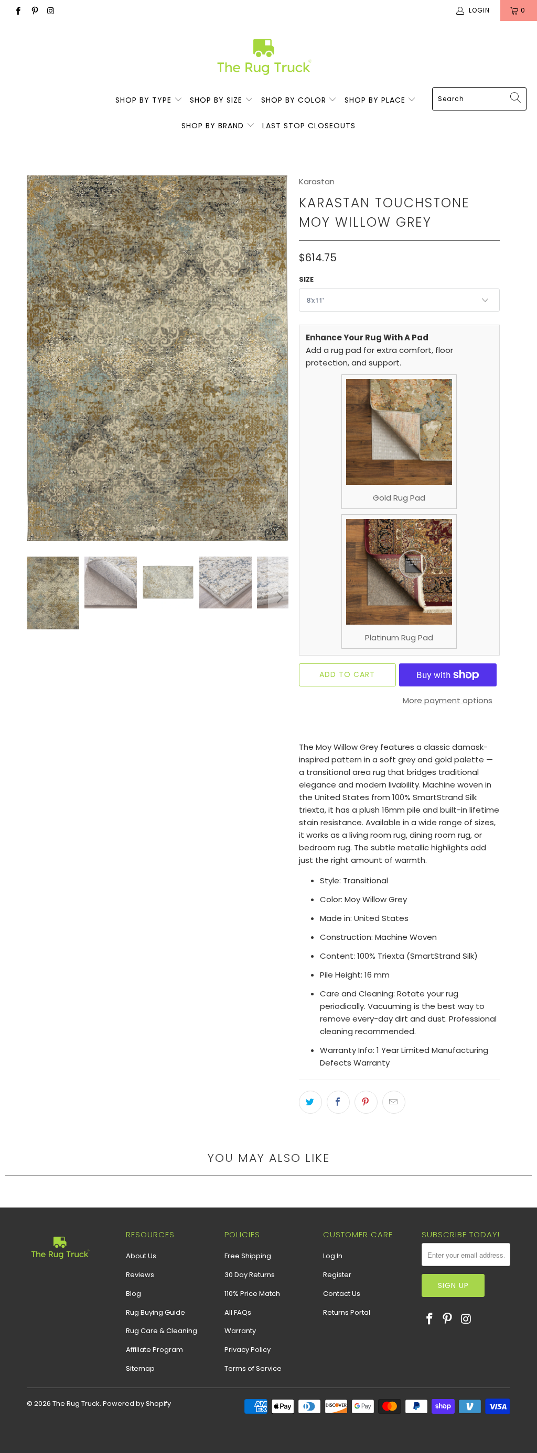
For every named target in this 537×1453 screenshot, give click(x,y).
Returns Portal (346, 1312)
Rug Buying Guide (155, 1312)
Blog (133, 1294)
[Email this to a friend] (393, 1102)
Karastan (317, 181)
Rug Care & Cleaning (161, 1331)
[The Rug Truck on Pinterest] (33, 10)
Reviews (140, 1275)
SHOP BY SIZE (217, 100)
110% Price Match (252, 1294)
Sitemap (140, 1368)
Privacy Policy (247, 1350)
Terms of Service (253, 1368)
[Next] (278, 358)
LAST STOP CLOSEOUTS (309, 125)
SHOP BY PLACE (376, 100)
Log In (332, 1256)
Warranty (240, 1331)
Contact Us (341, 1294)
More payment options (447, 700)
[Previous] (36, 358)
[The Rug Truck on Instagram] (50, 10)
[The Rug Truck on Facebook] (17, 10)
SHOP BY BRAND (213, 125)
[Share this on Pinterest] (366, 1102)
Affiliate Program (154, 1350)
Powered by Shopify (137, 1403)
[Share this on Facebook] (338, 1102)
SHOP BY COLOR (295, 100)
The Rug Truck (76, 1403)
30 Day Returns (249, 1275)
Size (306, 279)
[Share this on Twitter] (310, 1102)
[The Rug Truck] (263, 56)
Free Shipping (247, 1256)
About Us (141, 1256)
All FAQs (237, 1312)
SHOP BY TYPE (144, 100)
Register (337, 1275)
